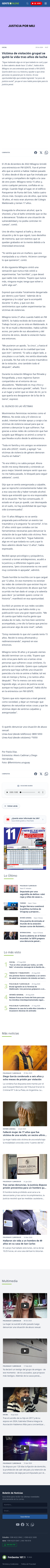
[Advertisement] (25, 118)
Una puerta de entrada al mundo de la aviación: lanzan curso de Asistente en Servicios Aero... (32, 924)
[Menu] (45, 3)
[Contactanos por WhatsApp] (32, 1524)
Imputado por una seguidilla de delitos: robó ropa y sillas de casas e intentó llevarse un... (32, 894)
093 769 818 (26, 1540)
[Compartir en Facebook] (35, 152)
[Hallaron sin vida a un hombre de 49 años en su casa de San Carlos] (25, 1222)
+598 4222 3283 (30, 1537)
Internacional (25, 932)
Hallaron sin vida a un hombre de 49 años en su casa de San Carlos (22, 1242)
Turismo (23, 903)
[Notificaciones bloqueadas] (27, 3)
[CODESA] (25, 848)
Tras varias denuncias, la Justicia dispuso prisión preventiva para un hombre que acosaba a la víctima (25, 1186)
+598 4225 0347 (13, 1540)
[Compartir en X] (41, 152)
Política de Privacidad (28, 1564)
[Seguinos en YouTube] (17, 1524)
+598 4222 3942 (15, 1537)
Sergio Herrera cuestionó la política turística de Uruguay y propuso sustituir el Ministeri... (32, 909)
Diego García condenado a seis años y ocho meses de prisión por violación (23, 1078)
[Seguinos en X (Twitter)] (27, 1524)
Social (4, 47)
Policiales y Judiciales (28, 886)
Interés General (26, 918)
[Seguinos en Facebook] (22, 1524)
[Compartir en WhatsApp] (46, 152)
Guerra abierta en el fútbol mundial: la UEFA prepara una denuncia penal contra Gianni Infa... (33, 938)
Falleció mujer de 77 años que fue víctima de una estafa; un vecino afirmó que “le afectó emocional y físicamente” (24, 1134)
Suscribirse (25, 1517)
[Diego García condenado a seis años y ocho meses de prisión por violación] (25, 1057)
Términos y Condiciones (10, 1564)
